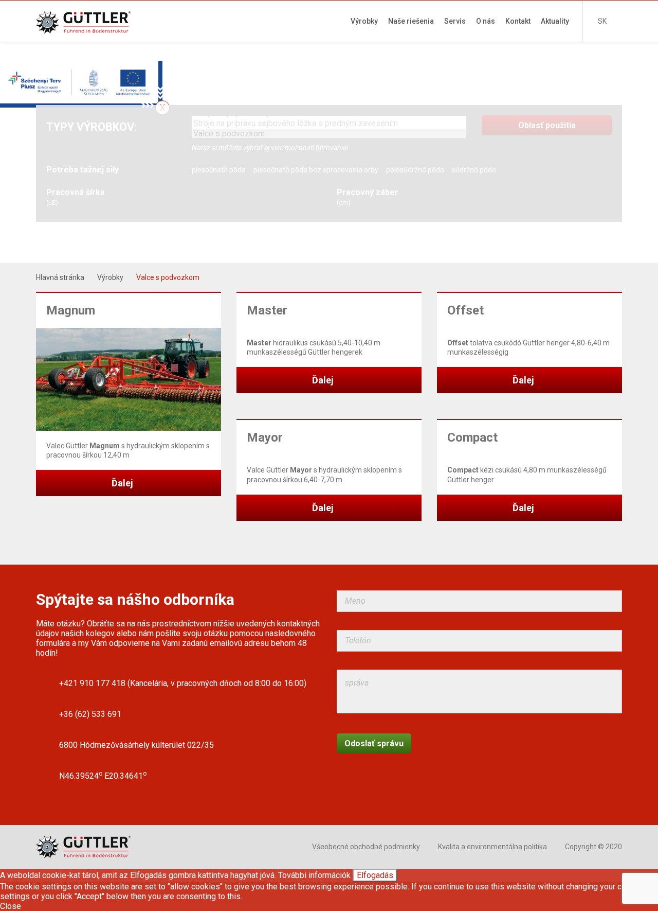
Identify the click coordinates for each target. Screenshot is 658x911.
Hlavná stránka (60, 277)
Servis (455, 21)
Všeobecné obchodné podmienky (366, 847)
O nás (485, 21)
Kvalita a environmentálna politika (492, 847)
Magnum (70, 310)
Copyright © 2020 (593, 847)
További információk (314, 875)
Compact (472, 437)
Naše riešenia (411, 21)
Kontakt (518, 21)
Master (267, 310)
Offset (465, 310)
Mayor (265, 437)
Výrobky (364, 21)
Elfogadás (375, 875)
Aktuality (555, 21)
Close (10, 906)
